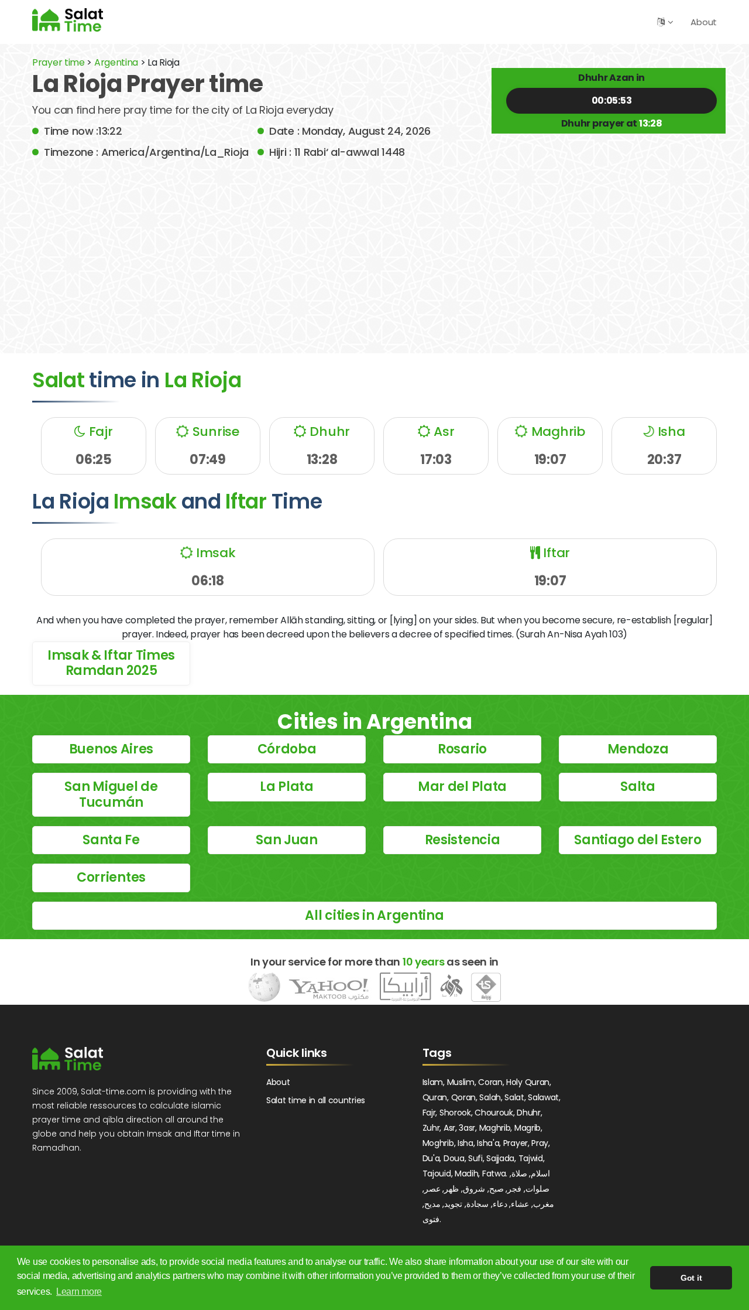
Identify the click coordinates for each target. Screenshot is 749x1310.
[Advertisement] (374, 248)
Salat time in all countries (315, 1100)
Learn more (79, 1292)
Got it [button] (691, 1277)
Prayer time (58, 62)
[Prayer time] (67, 19)
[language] (661, 22)
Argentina (116, 62)
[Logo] (67, 1059)
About (703, 22)
